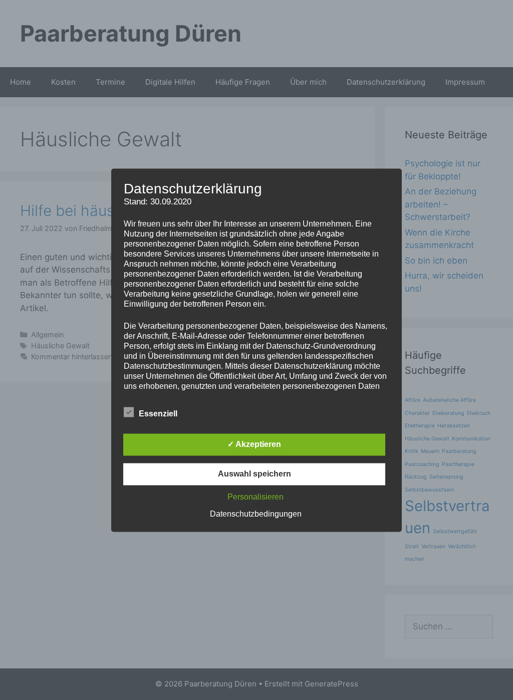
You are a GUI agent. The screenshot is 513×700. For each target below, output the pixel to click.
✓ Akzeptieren (254, 444)
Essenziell (158, 413)
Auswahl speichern (254, 474)
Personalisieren (255, 497)
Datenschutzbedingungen (256, 514)
